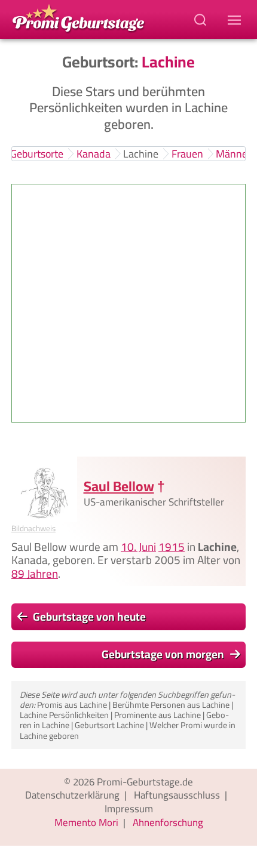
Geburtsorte (36, 154)
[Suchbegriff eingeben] (201, 19)
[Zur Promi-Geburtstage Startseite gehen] (78, 17)
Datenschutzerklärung (72, 795)
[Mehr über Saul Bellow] (44, 489)
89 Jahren (34, 573)
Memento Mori (86, 822)
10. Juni (138, 546)
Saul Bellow (119, 486)
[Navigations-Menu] (236, 19)
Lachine (140, 154)
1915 (171, 546)
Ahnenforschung (168, 822)
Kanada (94, 154)
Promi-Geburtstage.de (145, 781)
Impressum (129, 808)
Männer (233, 154)
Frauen (187, 154)
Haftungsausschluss (177, 795)
